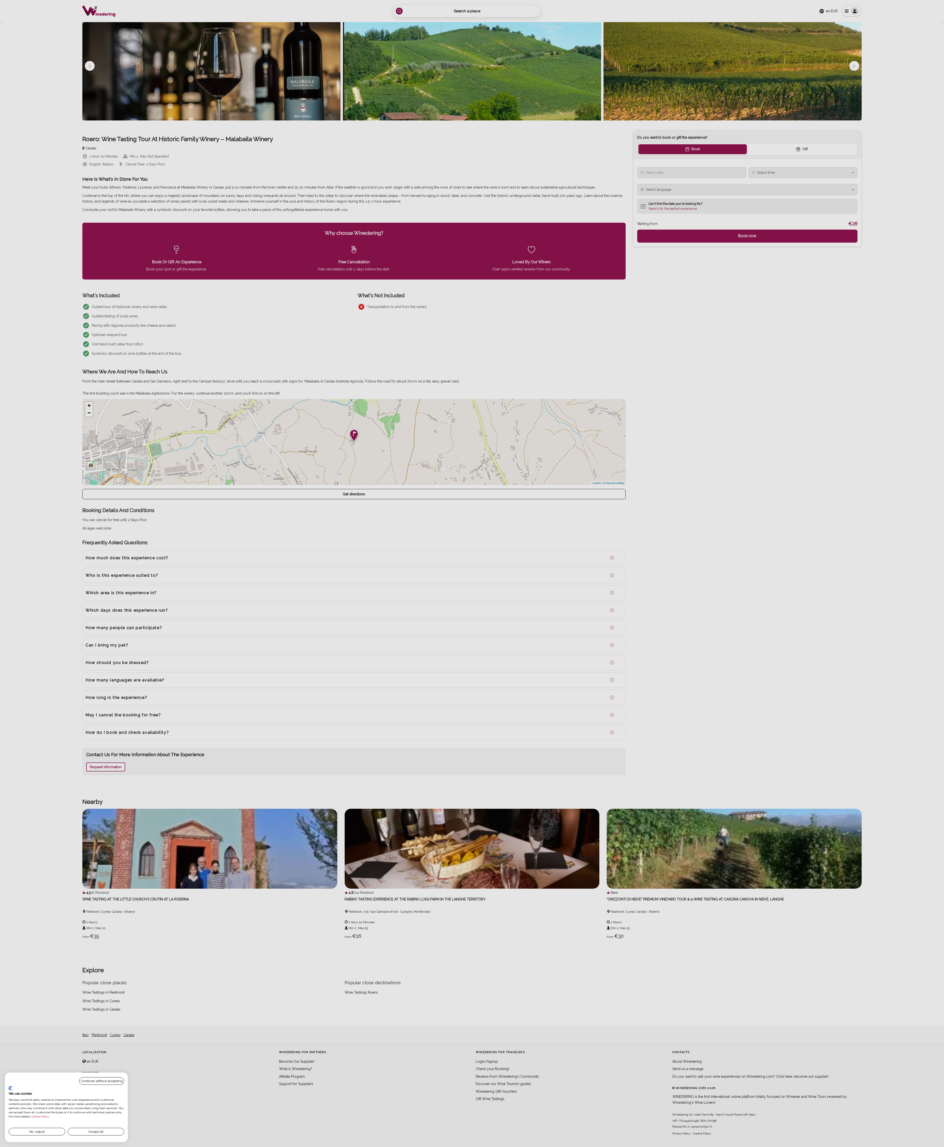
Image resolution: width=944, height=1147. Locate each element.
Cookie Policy (40, 1116)
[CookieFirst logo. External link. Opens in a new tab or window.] (10, 1088)
